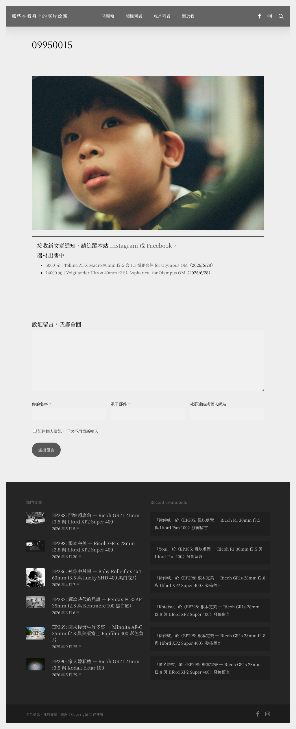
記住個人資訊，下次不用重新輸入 (68, 431)
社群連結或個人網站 (208, 404)
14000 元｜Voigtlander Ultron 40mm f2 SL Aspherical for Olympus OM (115, 272)
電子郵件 (120, 404)
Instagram (124, 245)
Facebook (159, 245)
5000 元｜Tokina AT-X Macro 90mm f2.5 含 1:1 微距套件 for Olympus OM (117, 265)
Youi (163, 549)
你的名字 (41, 404)
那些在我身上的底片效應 (40, 16)
